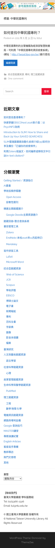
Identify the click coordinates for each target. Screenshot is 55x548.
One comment (15, 78)
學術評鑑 (11, 290)
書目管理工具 (11, 226)
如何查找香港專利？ (15, 117)
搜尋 (46, 91)
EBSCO (10, 295)
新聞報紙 (11, 311)
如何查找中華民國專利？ (22, 32)
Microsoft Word (15, 262)
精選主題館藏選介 (13, 208)
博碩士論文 (12, 300)
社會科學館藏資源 (13, 367)
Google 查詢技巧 (13, 425)
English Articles (12, 441)
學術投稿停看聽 (12, 190)
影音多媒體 (12, 337)
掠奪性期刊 (12, 202)
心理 (8, 373)
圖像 (8, 332)
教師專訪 (8, 452)
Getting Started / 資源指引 (18, 180)
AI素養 (7, 185)
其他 (6, 462)
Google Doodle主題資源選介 (22, 214)
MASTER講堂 (11, 430)
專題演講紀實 (11, 436)
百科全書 (11, 321)
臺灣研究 (8, 349)
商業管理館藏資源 (13, 379)
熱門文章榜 (10, 457)
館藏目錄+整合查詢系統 (16, 221)
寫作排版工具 (11, 250)
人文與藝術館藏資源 (15, 354)
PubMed (11, 390)
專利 (27, 74)
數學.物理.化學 (14, 408)
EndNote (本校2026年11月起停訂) (24, 237)
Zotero (10, 232)
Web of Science (15, 274)
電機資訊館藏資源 (13, 415)
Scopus (10, 284)
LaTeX (9, 256)
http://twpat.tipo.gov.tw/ (25, 54)
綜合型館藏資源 (16, 74)
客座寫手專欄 (11, 446)
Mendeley (11, 244)
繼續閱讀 (10, 63)
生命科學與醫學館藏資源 (17, 385)
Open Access (13, 197)
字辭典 (9, 327)
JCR (8, 279)
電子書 (9, 306)
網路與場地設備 (12, 420)
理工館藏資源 (37, 74)
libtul (39, 38)
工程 (8, 403)
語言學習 (11, 360)
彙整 (6, 474)
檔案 (8, 343)
